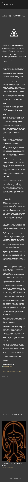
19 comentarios (10, 467)
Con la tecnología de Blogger (15, 475)
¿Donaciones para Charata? (12, 414)
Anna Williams (18, 478)
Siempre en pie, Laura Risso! (10, 4)
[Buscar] (25, 2)
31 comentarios (10, 416)
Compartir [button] (4, 371)
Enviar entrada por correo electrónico (14, 371)
